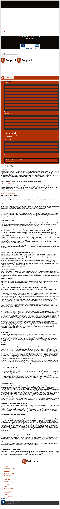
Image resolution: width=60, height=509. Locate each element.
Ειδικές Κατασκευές (9, 488)
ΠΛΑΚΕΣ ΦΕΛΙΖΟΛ (10, 147)
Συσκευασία (7, 479)
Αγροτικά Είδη (7, 492)
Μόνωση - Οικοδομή (9, 481)
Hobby (5, 486)
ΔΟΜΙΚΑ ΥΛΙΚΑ (10, 161)
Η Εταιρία (6, 466)
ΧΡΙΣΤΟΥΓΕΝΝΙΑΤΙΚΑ (11, 107)
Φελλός (6, 494)
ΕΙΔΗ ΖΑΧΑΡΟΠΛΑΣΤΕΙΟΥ (12, 118)
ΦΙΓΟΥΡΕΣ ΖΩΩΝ (10, 101)
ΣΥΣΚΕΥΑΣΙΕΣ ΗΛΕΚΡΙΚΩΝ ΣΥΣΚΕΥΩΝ (15, 127)
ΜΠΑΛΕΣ (7, 92)
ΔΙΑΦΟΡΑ (8, 90)
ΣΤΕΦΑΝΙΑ (8, 98)
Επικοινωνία (7, 475)
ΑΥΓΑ (6, 87)
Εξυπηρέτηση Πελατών (9, 468)
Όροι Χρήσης (7, 471)
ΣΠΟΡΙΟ (7, 150)
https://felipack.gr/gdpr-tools (8, 183)
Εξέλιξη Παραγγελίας (9, 473)
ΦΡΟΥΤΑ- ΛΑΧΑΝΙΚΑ (11, 104)
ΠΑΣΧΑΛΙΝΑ (8, 95)
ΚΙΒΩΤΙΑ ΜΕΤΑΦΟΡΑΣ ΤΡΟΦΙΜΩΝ (14, 121)
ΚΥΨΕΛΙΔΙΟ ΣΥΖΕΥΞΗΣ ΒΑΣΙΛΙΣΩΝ (14, 144)
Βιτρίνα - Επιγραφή (8, 496)
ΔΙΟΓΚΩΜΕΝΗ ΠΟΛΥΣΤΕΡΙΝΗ (14, 159)
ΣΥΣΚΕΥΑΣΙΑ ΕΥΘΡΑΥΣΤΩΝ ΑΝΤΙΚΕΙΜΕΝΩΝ (17, 124)
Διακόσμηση (7, 484)
